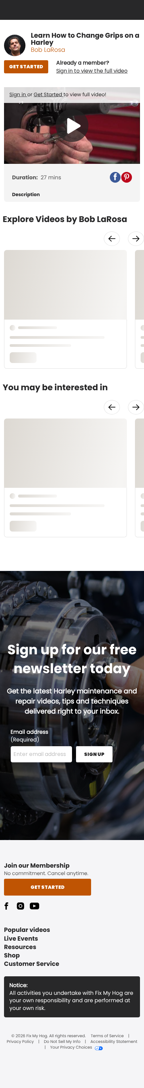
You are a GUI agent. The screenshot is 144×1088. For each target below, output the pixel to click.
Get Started (49, 94)
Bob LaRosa (48, 50)
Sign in (18, 94)
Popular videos (27, 930)
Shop (12, 955)
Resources (20, 947)
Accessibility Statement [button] (113, 1042)
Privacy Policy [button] (20, 1042)
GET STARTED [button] (26, 66)
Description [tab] (26, 194)
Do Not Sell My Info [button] (62, 1042)
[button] (92, 67)
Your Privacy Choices (71, 1047)
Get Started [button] (47, 887)
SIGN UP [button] (94, 754)
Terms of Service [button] (107, 1036)
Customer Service (31, 964)
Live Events (21, 939)
